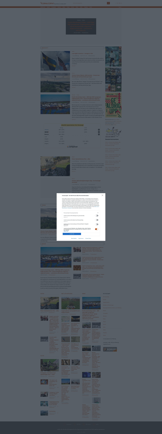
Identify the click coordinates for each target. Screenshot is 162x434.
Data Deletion (74, 238)
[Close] (103, 195)
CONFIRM (72, 233)
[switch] (96, 215)
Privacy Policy (88, 238)
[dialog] (81, 217)
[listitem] (81, 212)
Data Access (81, 238)
